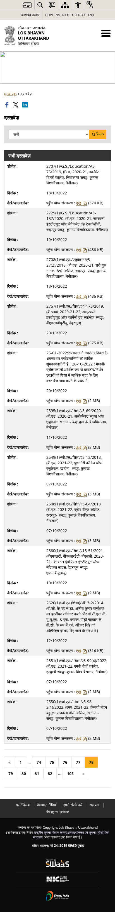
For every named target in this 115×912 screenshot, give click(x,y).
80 (23, 773)
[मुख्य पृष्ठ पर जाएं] (27, 5)
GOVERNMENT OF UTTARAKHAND (69, 15)
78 (91, 762)
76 (65, 762)
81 (37, 773)
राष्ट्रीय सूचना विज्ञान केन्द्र (50, 832)
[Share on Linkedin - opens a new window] (25, 104)
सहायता (94, 805)
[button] (106, 33)
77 (78, 762)
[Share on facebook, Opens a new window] (7, 104)
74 (39, 762)
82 (50, 773)
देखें (79, 203)
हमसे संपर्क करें (73, 805)
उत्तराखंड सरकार (30, 15)
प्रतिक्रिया (23, 805)
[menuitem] (40, 5)
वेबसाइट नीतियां (47, 805)
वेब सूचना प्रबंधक (57, 811)
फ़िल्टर (100, 134)
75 (52, 762)
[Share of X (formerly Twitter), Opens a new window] (16, 104)
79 (10, 773)
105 (70, 773)
